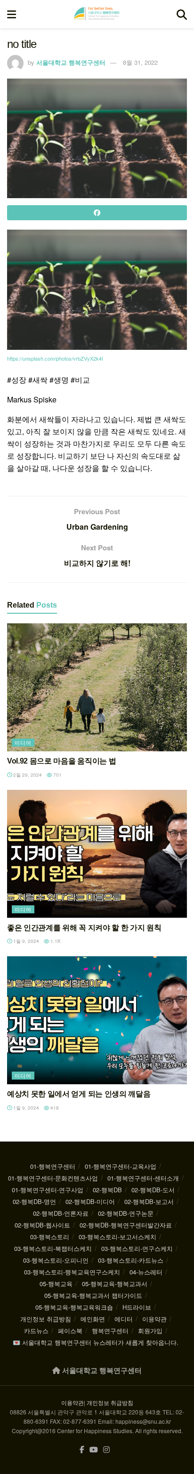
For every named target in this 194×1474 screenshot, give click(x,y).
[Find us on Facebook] (82, 1450)
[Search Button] (182, 14)
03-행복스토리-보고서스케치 (117, 1236)
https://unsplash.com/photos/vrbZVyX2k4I (55, 358)
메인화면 (93, 1318)
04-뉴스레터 (145, 1271)
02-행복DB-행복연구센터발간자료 (126, 1224)
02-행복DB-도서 (153, 1189)
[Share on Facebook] (97, 212)
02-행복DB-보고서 (149, 1201)
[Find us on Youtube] (93, 1450)
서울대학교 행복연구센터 (70, 62)
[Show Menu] (11, 14)
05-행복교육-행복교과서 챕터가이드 (93, 1295)
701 (57, 775)
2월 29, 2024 (27, 775)
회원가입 (150, 1330)
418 (54, 1107)
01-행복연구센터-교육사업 (120, 1166)
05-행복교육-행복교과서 (114, 1283)
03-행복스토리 (49, 1236)
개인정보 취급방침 (45, 1318)
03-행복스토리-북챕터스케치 (53, 1248)
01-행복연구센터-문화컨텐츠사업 (53, 1177)
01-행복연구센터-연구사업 (47, 1189)
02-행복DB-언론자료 (61, 1213)
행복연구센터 (110, 1330)
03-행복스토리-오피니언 (56, 1260)
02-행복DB (107, 1189)
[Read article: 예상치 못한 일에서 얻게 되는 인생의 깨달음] (97, 1020)
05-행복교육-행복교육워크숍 (74, 1307)
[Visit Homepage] (96, 14)
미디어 (23, 742)
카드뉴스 (36, 1330)
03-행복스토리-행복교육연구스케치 (72, 1271)
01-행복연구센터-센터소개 (143, 1177)
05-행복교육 (56, 1283)
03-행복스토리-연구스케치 (137, 1248)
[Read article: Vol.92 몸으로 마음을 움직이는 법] (97, 687)
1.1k (55, 941)
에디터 (123, 1318)
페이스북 (70, 1330)
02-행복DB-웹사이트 (42, 1224)
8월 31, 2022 (140, 62)
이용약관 (154, 1318)
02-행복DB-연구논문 (126, 1213)
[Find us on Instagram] (106, 1450)
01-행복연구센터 (52, 1166)
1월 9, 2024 (25, 941)
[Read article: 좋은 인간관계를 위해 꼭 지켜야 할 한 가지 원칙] (97, 854)
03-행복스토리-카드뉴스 (130, 1260)
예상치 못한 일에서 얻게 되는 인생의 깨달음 (78, 1094)
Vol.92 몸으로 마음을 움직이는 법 (61, 761)
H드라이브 (136, 1307)
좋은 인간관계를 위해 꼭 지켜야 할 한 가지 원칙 (84, 928)
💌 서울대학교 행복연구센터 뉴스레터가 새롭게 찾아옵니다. (95, 1342)
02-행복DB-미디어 (90, 1201)
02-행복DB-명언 (34, 1201)
